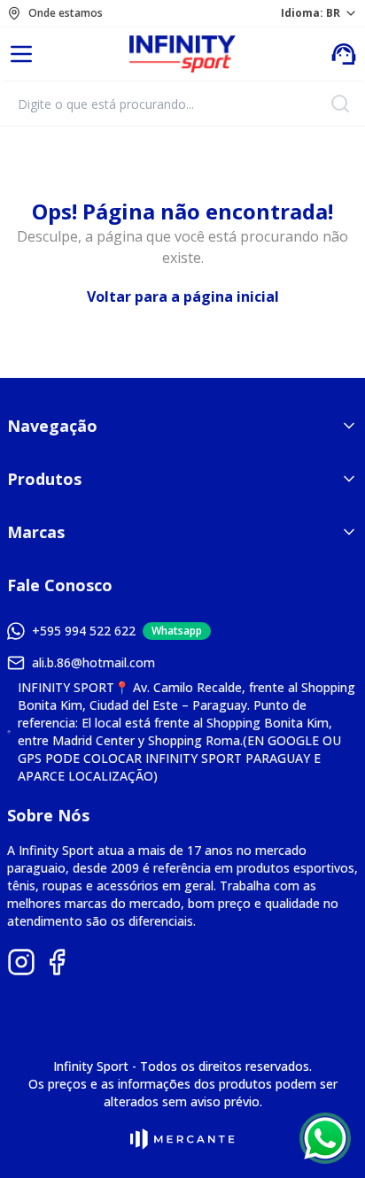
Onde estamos (65, 13)
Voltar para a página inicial (183, 296)
